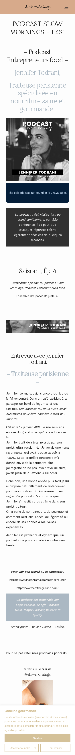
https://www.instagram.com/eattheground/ (37, 579)
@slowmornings (37, 674)
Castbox (51, 610)
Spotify (37, 615)
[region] (37, 730)
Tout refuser (55, 748)
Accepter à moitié (20, 748)
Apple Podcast (25, 605)
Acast (18, 610)
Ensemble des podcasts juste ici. (37, 296)
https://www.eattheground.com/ (37, 588)
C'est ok (37, 738)
